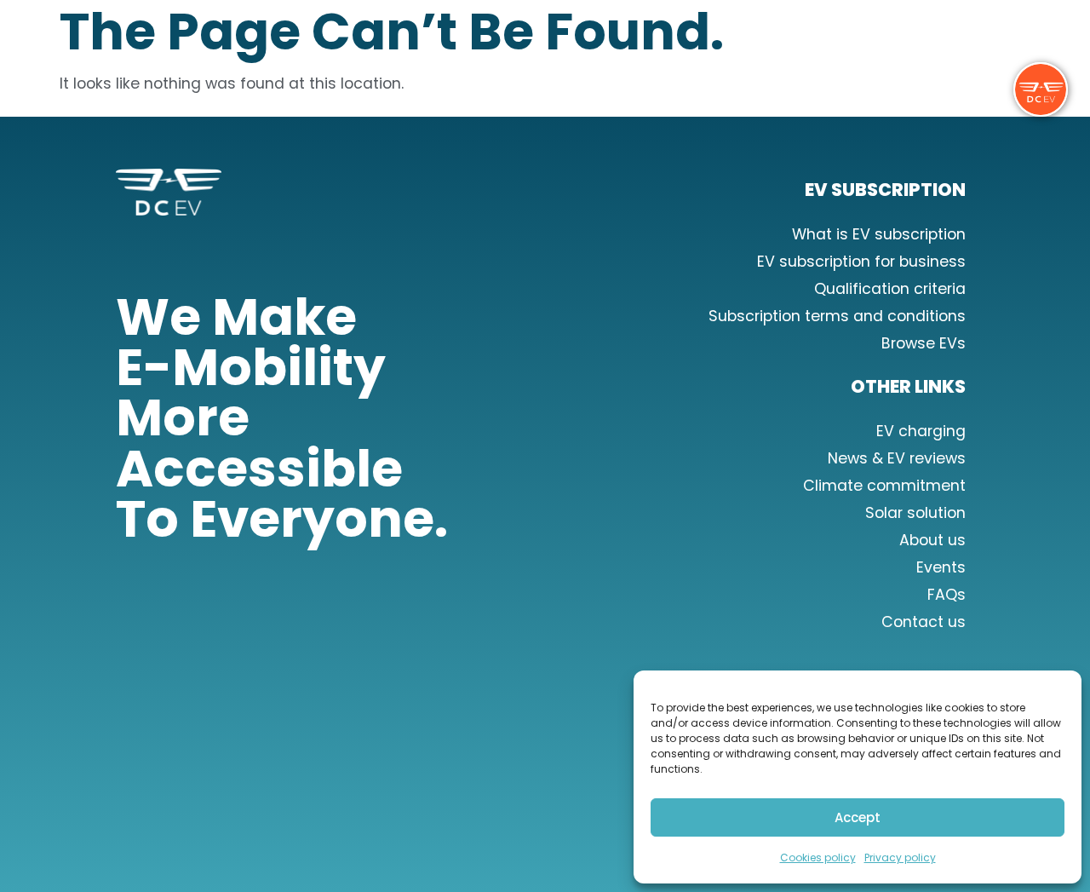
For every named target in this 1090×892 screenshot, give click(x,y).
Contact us (923, 622)
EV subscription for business (861, 261)
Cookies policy (818, 857)
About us (932, 540)
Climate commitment (884, 485)
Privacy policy (900, 857)
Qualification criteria (890, 289)
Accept (858, 817)
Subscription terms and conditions (837, 316)
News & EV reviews (897, 458)
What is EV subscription (879, 234)
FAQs (946, 594)
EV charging (921, 431)
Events (941, 567)
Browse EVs (923, 343)
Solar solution (915, 513)
